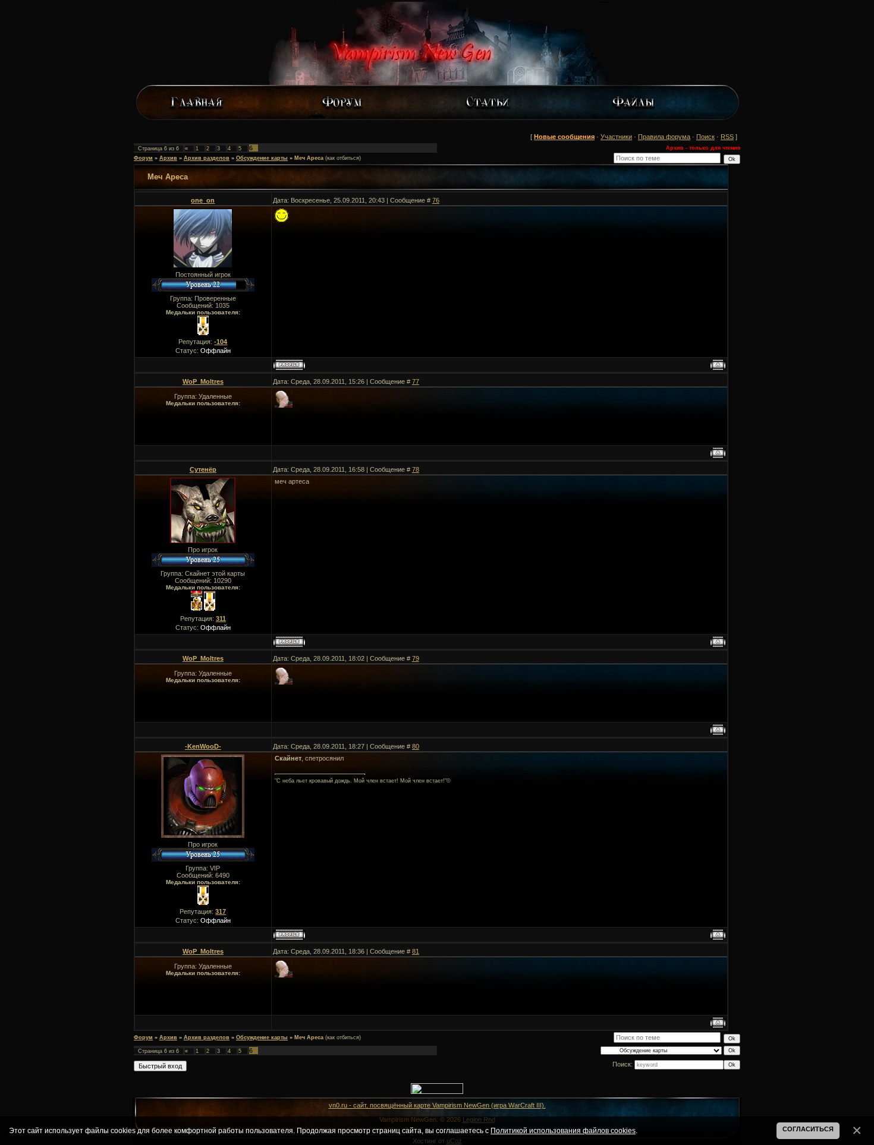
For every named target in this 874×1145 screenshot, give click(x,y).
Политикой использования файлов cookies (563, 1130)
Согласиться (808, 1129)
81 (415, 951)
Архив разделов (206, 158)
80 (415, 746)
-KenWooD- (203, 746)
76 (435, 200)
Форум (143, 158)
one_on (203, 200)
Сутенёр (203, 469)
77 (415, 381)
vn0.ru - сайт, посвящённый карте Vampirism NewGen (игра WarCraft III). (437, 1105)
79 (415, 658)
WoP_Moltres (203, 381)
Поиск (705, 136)
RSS (727, 136)
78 (415, 469)
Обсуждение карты (262, 158)
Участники (616, 136)
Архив (168, 158)
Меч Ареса (308, 158)
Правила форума (664, 136)
